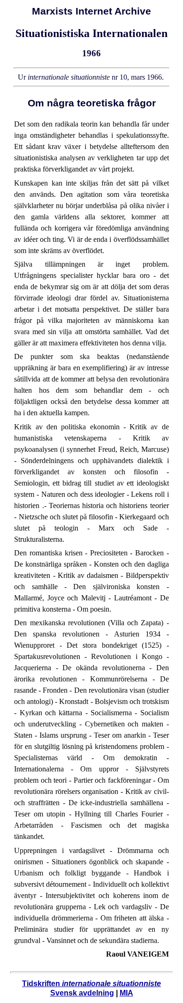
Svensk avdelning (82, 993)
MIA (126, 993)
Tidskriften (91, 984)
